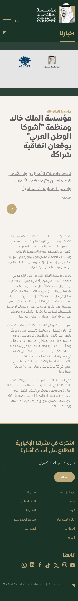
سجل (64, 477)
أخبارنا (71, 538)
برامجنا (71, 501)
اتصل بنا (31, 510)
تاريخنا (71, 510)
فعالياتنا (31, 492)
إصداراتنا (70, 528)
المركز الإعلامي (28, 501)
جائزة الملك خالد (66, 519)
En (17, 21)
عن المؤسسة (67, 492)
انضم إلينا (30, 528)
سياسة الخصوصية (25, 519)
